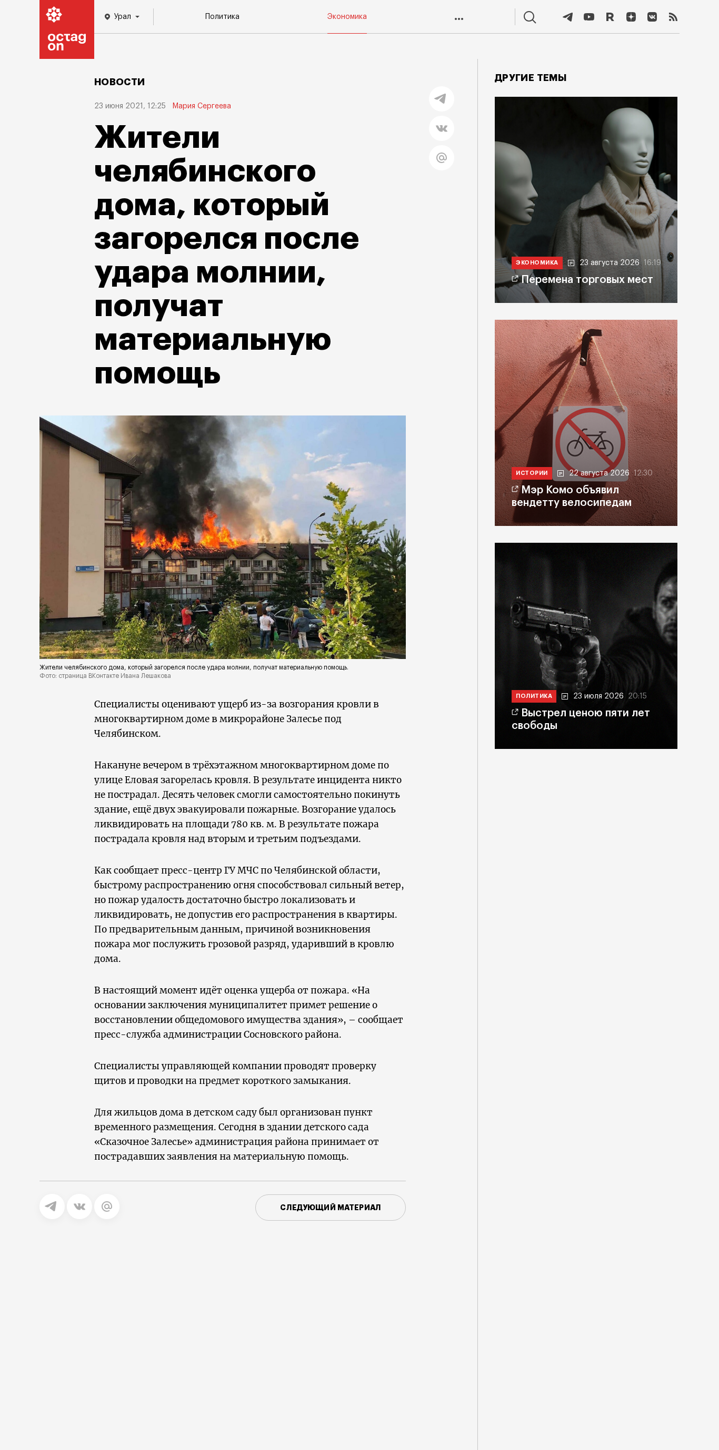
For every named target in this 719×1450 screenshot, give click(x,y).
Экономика (347, 17)
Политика (222, 17)
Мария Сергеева (201, 106)
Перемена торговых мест (587, 280)
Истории (532, 473)
